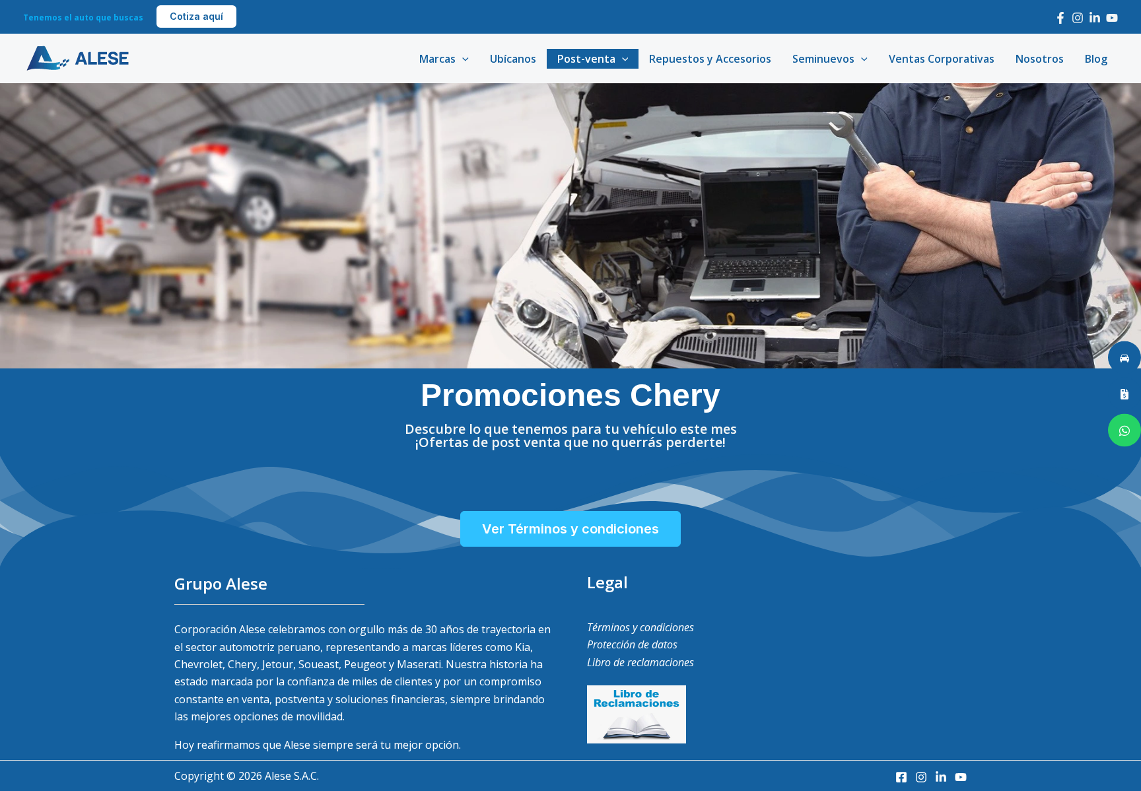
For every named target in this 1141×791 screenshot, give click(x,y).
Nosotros (1040, 59)
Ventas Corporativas (941, 59)
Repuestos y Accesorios (710, 59)
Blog (1096, 59)
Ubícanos (513, 59)
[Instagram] (1078, 18)
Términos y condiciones (640, 627)
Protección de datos (632, 644)
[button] (196, 16)
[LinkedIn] (1095, 18)
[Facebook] (1060, 18)
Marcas (437, 59)
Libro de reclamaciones (640, 662)
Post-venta (586, 59)
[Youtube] (1112, 18)
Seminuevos (823, 59)
